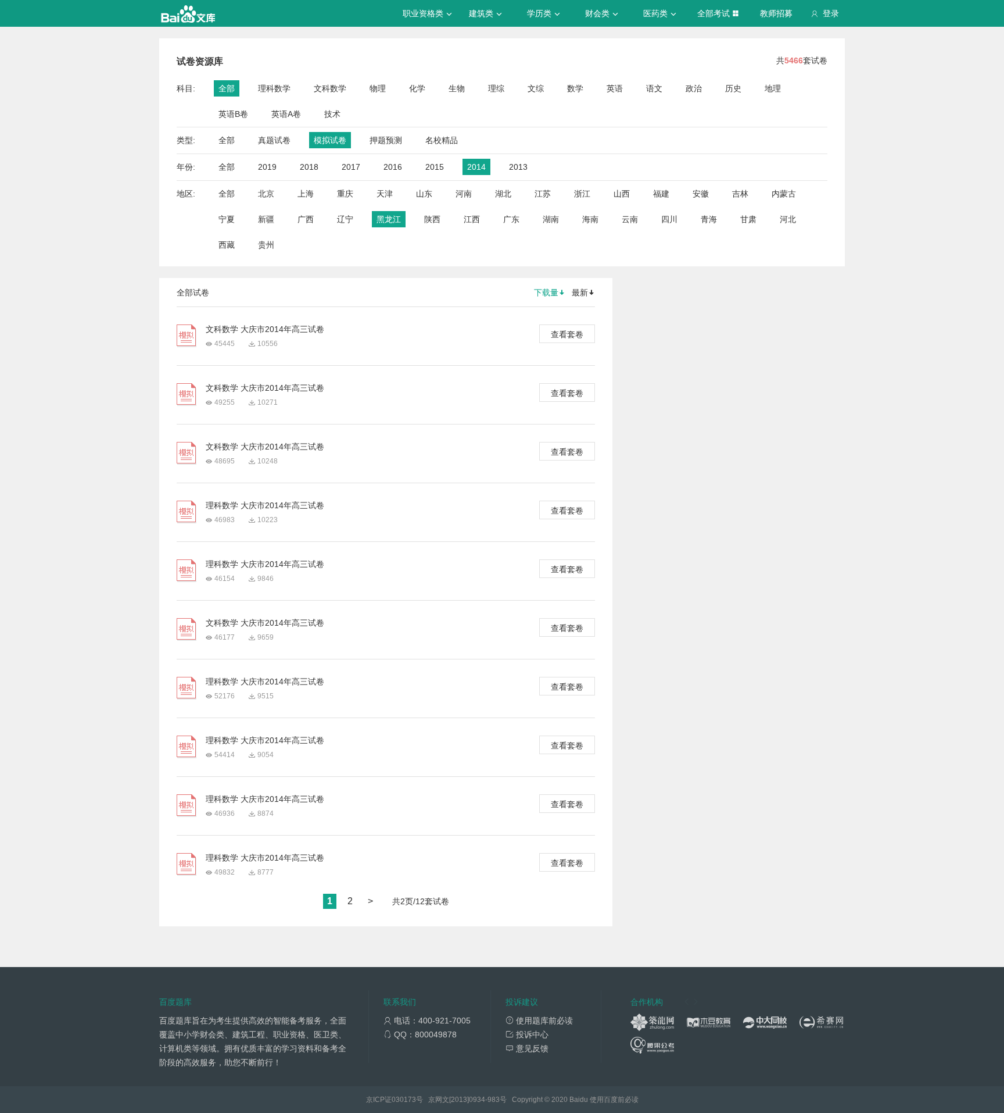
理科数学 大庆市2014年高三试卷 (265, 505)
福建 (661, 193)
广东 (511, 219)
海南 (590, 219)
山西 (622, 193)
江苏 (543, 193)
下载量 (546, 292)
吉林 (740, 193)
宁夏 (226, 219)
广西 (305, 219)
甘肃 (748, 219)
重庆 (345, 193)
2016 (392, 167)
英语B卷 (233, 114)
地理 (773, 88)
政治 (694, 88)
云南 (630, 219)
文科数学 (330, 88)
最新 (580, 292)
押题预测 (386, 140)
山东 (424, 193)
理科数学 (274, 88)
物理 (378, 88)
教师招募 (776, 13)
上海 (305, 193)
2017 (351, 167)
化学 (417, 88)
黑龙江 (388, 219)
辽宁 (345, 219)
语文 (654, 88)
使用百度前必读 (614, 1100)
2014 (476, 167)
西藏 (226, 244)
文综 (536, 88)
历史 (733, 88)
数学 (575, 88)
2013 (518, 167)
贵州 (266, 244)
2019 (267, 167)
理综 (496, 88)
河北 (788, 219)
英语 (615, 88)
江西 (472, 219)
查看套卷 (567, 334)
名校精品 (441, 140)
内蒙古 (784, 193)
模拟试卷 (330, 140)
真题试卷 (274, 140)
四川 (669, 219)
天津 (384, 193)
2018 (309, 167)
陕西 (432, 219)
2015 (434, 167)
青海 (709, 219)
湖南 (551, 219)
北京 (266, 193)
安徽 (701, 193)
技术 (332, 114)
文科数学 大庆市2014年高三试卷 (265, 329)
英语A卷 (286, 114)
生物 (457, 88)
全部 (226, 88)
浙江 (582, 193)
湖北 (503, 193)
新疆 (266, 219)
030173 (404, 1100)
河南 (464, 193)
